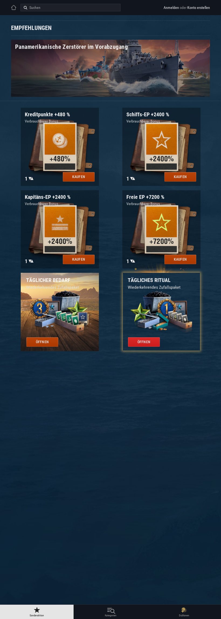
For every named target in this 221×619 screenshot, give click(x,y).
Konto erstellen (198, 7)
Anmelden (171, 7)
